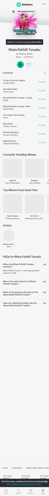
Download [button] (8, 73)
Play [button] (20, 64)
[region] (24, 467)
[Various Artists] (9, 235)
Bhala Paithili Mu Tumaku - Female (17, 98)
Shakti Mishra (8, 109)
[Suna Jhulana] (12, 203)
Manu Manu (8, 124)
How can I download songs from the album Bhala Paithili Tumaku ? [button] (20, 304)
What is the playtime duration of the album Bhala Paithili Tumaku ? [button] (20, 293)
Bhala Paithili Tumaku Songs (38, 468)
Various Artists (26, 54)
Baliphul (34, 180)
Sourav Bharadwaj (12, 183)
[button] (28, 64)
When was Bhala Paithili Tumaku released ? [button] (18, 265)
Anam (5, 118)
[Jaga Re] (12, 168)
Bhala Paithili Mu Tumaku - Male (16, 106)
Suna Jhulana (12, 216)
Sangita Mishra (9, 83)
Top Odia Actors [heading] (25, 477)
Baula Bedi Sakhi (10, 89)
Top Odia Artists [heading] (7, 477)
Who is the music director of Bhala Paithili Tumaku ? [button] (19, 282)
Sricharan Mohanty (10, 135)
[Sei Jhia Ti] (34, 203)
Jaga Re (12, 180)
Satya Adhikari (34, 183)
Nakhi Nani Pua (9, 141)
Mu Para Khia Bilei (11, 132)
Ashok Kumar (8, 92)
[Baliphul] (34, 168)
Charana (13, 126)
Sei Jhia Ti (34, 216)
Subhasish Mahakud (11, 143)
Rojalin (5, 100)
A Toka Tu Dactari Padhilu (14, 80)
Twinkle (6, 126)
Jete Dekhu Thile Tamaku (14, 115)
